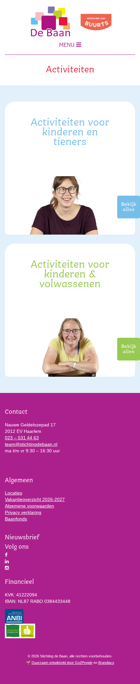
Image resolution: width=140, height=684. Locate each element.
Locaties (13, 492)
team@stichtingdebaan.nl (31, 444)
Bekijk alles (128, 207)
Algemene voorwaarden (29, 505)
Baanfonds (16, 518)
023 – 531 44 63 (22, 437)
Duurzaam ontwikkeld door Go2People (62, 663)
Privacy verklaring (23, 512)
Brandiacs (106, 663)
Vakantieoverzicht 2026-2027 (35, 499)
